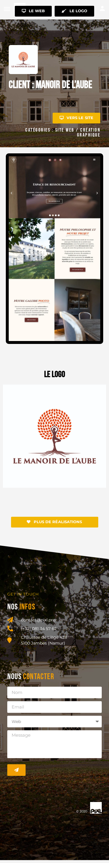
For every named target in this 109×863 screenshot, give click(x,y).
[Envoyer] (16, 770)
